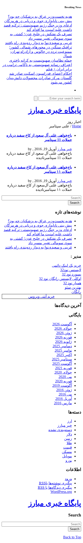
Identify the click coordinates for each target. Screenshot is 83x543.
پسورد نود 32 (71, 274)
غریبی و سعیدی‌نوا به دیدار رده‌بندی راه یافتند (38, 43)
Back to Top (72, 537)
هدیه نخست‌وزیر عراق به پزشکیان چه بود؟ (40, 16)
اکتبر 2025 (64, 355)
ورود (68, 479)
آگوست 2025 (62, 364)
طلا (69, 443)
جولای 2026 (63, 328)
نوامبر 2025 (63, 350)
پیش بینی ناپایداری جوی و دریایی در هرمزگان (38, 21)
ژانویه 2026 (63, 342)
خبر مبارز (64, 149)
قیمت (67, 447)
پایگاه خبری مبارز (54, 110)
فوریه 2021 (63, 368)
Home (76, 126)
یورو (68, 460)
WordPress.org (61, 492)
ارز (69, 421)
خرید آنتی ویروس (41, 296)
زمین (68, 439)
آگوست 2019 (62, 385)
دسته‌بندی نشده (60, 430)
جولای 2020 (63, 372)
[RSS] (70, 90)
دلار (69, 434)
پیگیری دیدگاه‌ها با (55, 487)
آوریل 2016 (63, 399)
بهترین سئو (73, 287)
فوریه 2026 (63, 337)
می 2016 (65, 394)
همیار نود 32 (72, 283)
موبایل (67, 456)
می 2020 (65, 377)
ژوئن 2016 (64, 390)
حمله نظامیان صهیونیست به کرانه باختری (40, 60)
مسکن (67, 452)
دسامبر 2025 (62, 346)
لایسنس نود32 (70, 270)
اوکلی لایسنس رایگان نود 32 (60, 279)
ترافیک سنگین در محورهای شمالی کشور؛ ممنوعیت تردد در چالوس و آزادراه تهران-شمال (40, 51)
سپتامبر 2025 (62, 359)
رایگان (76, 292)
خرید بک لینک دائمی (66, 265)
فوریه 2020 (63, 381)
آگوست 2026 (62, 324)
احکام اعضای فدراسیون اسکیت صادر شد (40, 73)
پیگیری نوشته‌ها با (55, 483)
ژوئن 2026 (64, 333)
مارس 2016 (63, 403)
